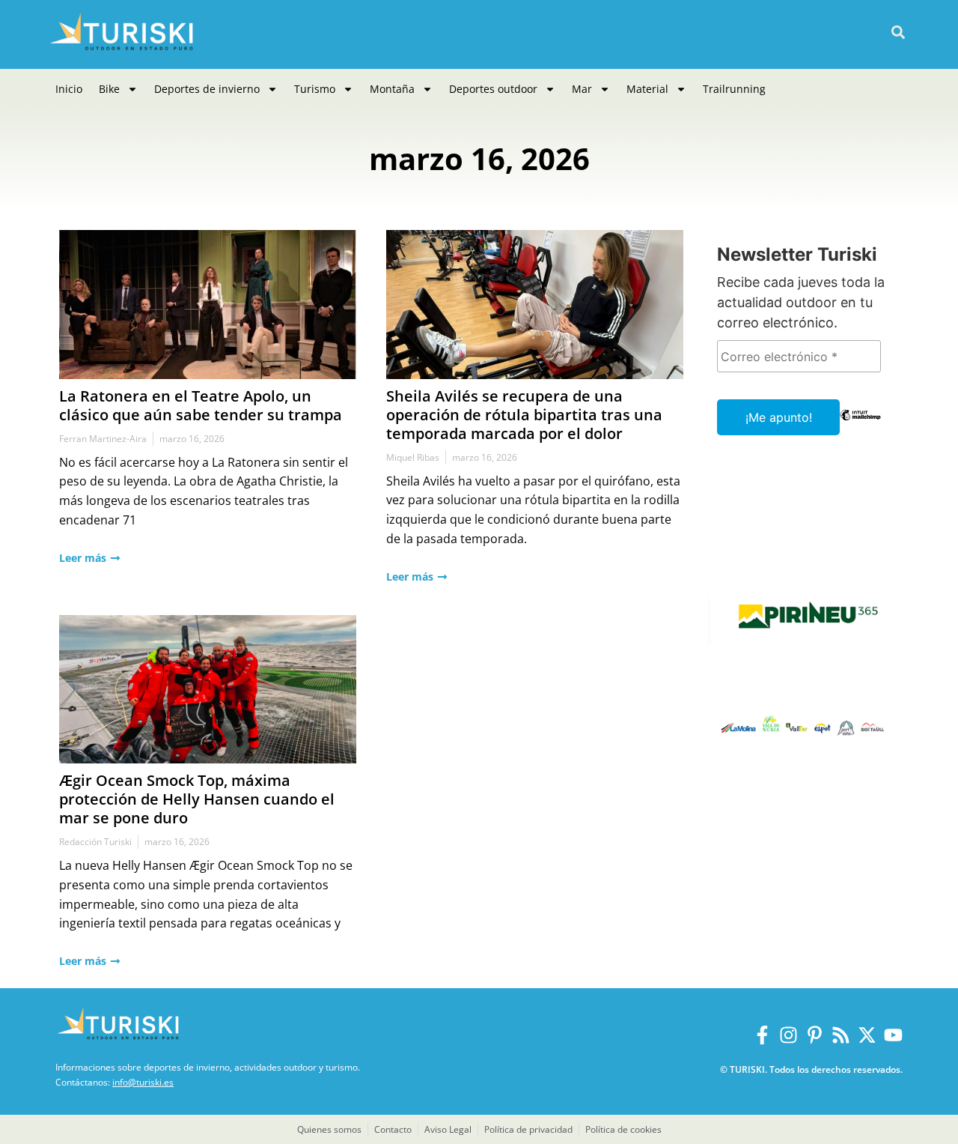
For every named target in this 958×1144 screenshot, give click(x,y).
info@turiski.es (143, 1082)
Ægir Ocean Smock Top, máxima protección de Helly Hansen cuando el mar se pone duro (197, 799)
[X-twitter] (867, 1035)
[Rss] (841, 1035)
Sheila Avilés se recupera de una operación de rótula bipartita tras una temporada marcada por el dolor (524, 415)
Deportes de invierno (207, 89)
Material (647, 89)
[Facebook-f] (762, 1035)
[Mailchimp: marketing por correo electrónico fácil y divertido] (860, 425)
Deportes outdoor (493, 89)
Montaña (392, 89)
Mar (582, 89)
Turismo (314, 89)
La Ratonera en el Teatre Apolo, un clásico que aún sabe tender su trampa (200, 405)
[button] (897, 32)
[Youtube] (893, 1035)
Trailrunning (734, 89)
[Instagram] (788, 1035)
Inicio (68, 89)
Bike (109, 89)
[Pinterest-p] (814, 1035)
